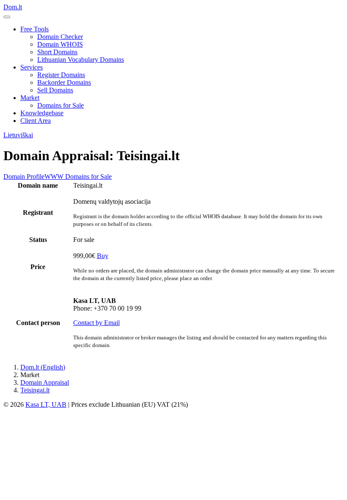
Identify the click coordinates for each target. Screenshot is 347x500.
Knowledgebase (41, 113)
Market (29, 97)
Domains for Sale (60, 105)
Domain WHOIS (60, 44)
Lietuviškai (18, 135)
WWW (53, 176)
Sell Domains (55, 90)
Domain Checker (60, 36)
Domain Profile (23, 176)
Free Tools (34, 29)
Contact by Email (96, 322)
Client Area (35, 120)
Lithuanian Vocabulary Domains (80, 59)
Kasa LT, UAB (45, 404)
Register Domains (61, 74)
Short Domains (57, 52)
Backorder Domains (64, 82)
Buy (102, 255)
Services (31, 67)
